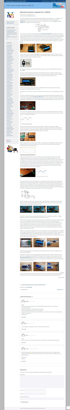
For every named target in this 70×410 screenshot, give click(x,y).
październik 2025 (10, 50)
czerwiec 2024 (10, 63)
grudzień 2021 (9, 85)
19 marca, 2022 (31, 323)
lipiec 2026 (9, 46)
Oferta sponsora (59, 1)
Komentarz (22, 374)
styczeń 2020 (9, 110)
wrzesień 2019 (10, 114)
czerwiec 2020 (10, 106)
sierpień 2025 (9, 53)
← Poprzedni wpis (23, 289)
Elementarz (24, 5)
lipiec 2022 (9, 78)
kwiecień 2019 (10, 121)
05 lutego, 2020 (32, 301)
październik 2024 (10, 59)
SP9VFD (43, 284)
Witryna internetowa (24, 396)
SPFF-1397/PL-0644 (11, 34)
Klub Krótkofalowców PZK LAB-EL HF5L (16, 1)
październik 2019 (10, 113)
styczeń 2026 (9, 49)
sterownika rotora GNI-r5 (46, 33)
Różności (30, 5)
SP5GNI (40, 284)
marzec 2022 (9, 84)
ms (34, 14)
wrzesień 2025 (10, 52)
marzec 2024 (9, 65)
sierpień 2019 (9, 116)
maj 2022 (8, 81)
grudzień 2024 (10, 56)
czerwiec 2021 (10, 91)
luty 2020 (9, 109)
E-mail (21, 393)
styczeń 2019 (9, 125)
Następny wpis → (60, 289)
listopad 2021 (9, 86)
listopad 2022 (9, 75)
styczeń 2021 (9, 98)
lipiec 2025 (9, 54)
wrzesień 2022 (10, 77)
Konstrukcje (18, 5)
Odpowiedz (23, 317)
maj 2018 (8, 134)
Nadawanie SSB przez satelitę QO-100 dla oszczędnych (11, 31)
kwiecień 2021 (10, 93)
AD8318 (23, 284)
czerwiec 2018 (10, 132)
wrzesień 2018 (10, 130)
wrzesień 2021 (10, 88)
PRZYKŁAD (22, 21)
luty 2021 (9, 96)
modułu (55, 21)
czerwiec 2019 (10, 118)
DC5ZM (27, 284)
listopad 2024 (9, 57)
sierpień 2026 (9, 45)
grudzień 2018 (9, 127)
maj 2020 (8, 107)
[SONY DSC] (27, 81)
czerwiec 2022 (10, 79)
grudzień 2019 (10, 111)
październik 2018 (10, 128)
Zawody (12, 5)
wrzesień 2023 (10, 71)
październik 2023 (10, 70)
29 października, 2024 (34, 348)
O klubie (8, 5)
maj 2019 (8, 120)
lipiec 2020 (9, 104)
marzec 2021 (9, 95)
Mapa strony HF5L (10, 21)
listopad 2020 (9, 100)
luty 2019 (9, 124)
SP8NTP (26, 301)
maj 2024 (8, 64)
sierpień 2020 (9, 103)
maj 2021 (8, 92)
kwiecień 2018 (10, 135)
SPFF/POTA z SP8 (10, 36)
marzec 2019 (9, 123)
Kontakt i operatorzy (45, 1)
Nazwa (21, 390)
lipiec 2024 (9, 61)
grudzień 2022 (10, 74)
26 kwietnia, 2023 (33, 335)
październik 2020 (10, 102)
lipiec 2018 (9, 131)
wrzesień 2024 (10, 60)
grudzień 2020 (10, 99)
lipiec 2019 (9, 117)
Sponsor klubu (53, 1)
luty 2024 (9, 67)
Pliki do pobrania (10, 23)
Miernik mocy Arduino (33, 284)
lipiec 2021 (9, 89)
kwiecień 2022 (10, 82)
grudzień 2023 (10, 68)
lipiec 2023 (9, 72)
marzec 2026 (9, 47)
